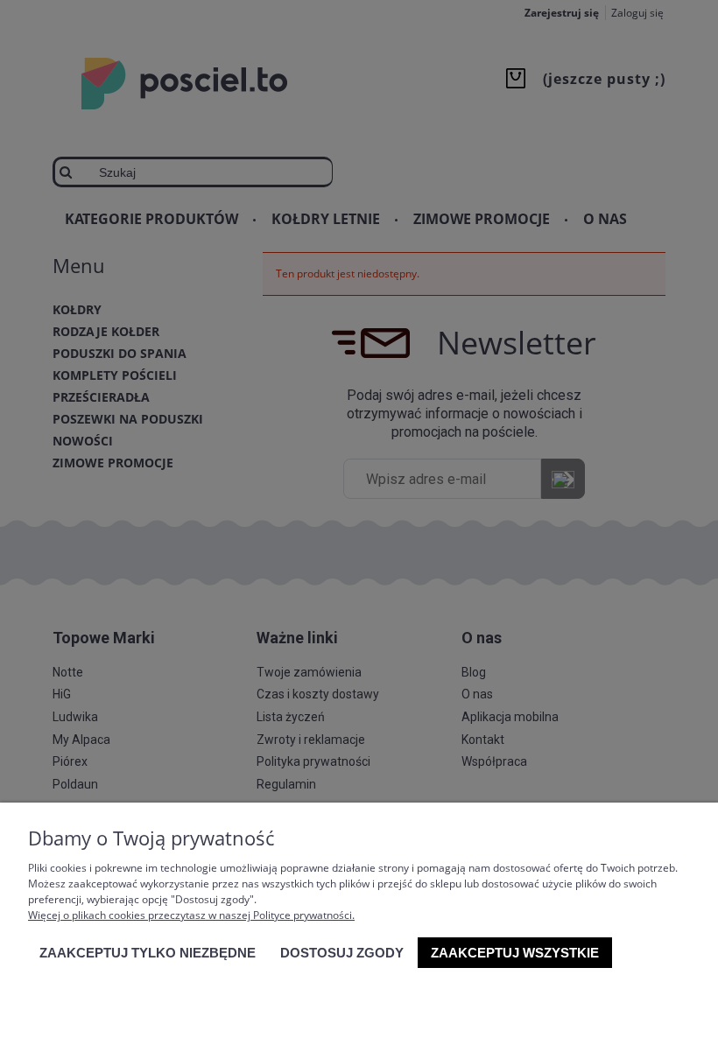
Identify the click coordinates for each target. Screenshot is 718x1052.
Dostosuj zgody (342, 952)
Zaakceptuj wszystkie (515, 952)
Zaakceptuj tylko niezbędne (147, 952)
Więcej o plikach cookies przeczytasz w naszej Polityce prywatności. (191, 915)
